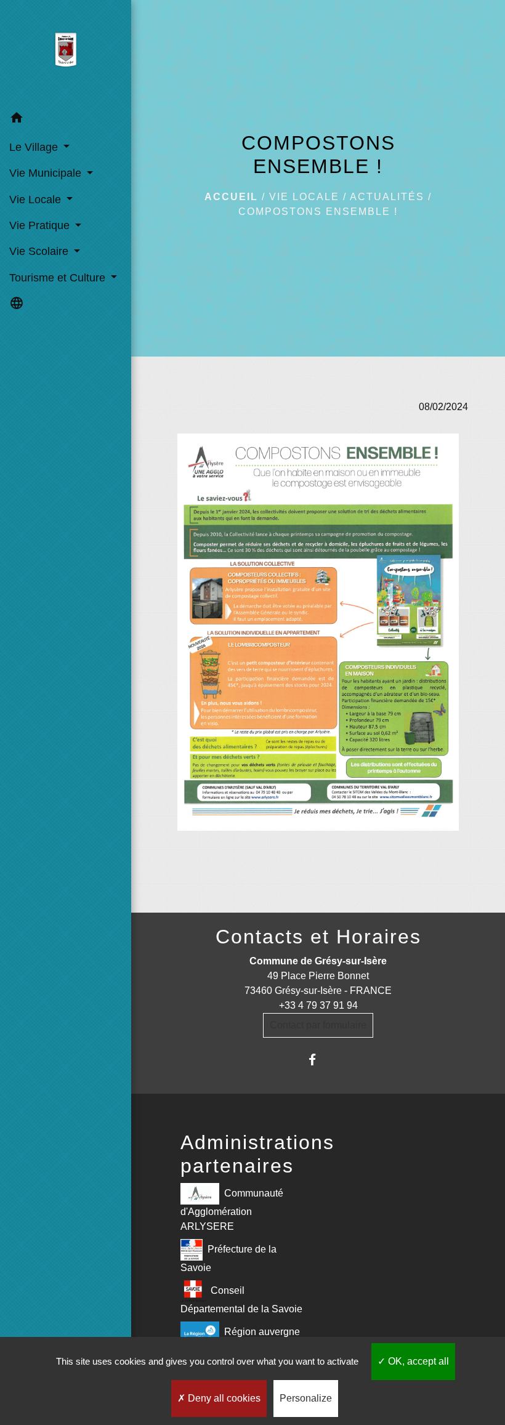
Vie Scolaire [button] (40, 251)
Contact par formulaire (318, 1025)
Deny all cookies (223, 1398)
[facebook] (318, 1059)
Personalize (306, 1398)
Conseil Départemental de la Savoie (241, 1299)
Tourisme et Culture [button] (58, 278)
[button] (65, 119)
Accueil (231, 197)
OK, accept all (417, 1361)
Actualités (387, 197)
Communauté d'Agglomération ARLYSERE (231, 1210)
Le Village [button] (35, 147)
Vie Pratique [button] (41, 225)
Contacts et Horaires (318, 937)
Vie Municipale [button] (46, 173)
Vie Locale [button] (36, 199)
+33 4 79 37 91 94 (318, 1005)
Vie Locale (304, 197)
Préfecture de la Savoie (228, 1258)
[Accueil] (66, 52)
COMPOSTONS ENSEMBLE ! (318, 211)
